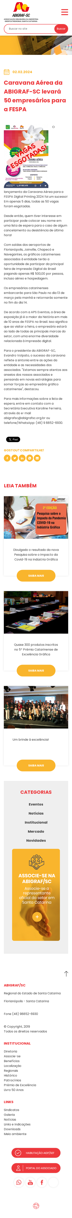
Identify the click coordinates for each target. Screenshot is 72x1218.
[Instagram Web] (53, 1182)
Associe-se (12, 1056)
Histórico (10, 1075)
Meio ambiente (15, 1134)
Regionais (11, 1070)
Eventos (36, 804)
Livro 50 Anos (14, 1090)
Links (7, 1124)
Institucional (36, 822)
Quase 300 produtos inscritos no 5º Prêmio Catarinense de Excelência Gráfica (36, 649)
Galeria (9, 1115)
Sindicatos (11, 1110)
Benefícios (12, 1061)
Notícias (36, 813)
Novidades (36, 840)
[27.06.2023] (36, 612)
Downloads (12, 1129)
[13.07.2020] (36, 517)
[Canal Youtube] (30, 1182)
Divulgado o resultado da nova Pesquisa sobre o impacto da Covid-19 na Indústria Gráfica (36, 555)
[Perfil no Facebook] (42, 1182)
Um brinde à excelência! (30, 739)
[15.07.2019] (36, 707)
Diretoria (10, 1051)
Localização (12, 1066)
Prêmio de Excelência (20, 1085)
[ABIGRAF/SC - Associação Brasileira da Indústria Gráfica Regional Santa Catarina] (21, 12)
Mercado (36, 831)
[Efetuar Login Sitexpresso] (19, 1207)
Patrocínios (12, 1080)
